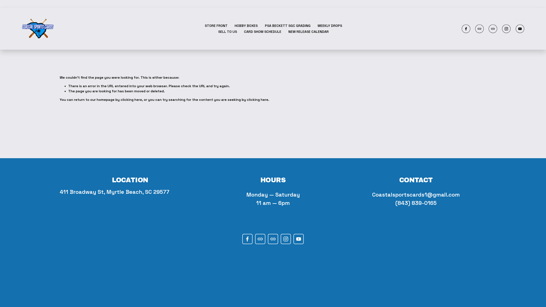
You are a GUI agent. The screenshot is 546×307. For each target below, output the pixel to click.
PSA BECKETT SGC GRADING (288, 25)
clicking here (131, 99)
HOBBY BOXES (246, 25)
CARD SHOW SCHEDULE (262, 31)
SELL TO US (227, 31)
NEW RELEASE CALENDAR (308, 31)
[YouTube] (520, 29)
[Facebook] (466, 29)
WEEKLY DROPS (330, 25)
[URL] (479, 29)
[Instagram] (506, 29)
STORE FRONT (216, 25)
